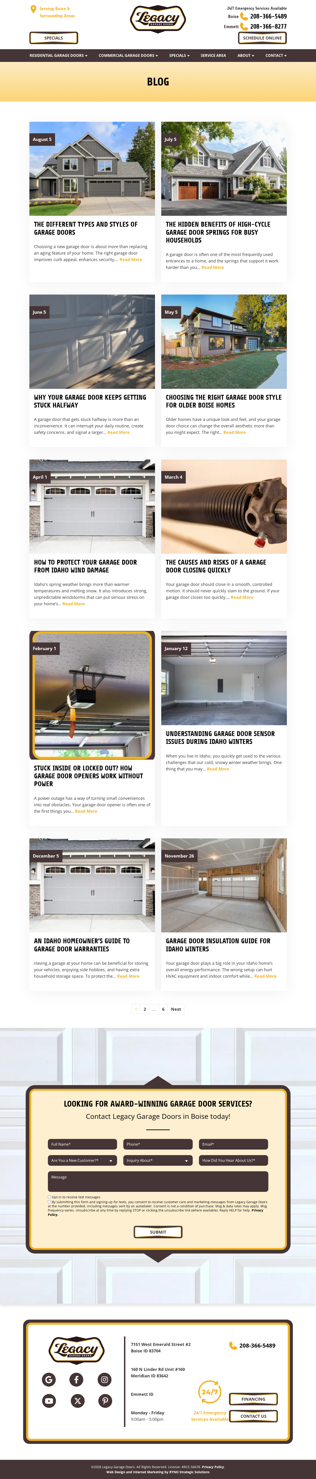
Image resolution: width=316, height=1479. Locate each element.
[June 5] (92, 341)
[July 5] (224, 168)
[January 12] (224, 677)
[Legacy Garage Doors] (158, 19)
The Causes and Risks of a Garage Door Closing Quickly (216, 566)
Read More (131, 259)
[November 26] (224, 885)
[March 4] (224, 506)
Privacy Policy (213, 1467)
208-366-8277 (268, 26)
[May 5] (224, 341)
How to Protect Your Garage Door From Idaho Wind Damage (85, 566)
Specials (177, 55)
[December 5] (92, 885)
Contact (274, 55)
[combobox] (82, 1160)
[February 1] (92, 695)
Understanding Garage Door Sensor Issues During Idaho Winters (220, 738)
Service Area (213, 55)
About (244, 55)
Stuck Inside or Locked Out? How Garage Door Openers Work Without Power (88, 776)
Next (176, 1009)
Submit (158, 1232)
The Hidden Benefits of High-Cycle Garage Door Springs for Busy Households (218, 232)
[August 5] (92, 168)
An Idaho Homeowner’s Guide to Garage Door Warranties (82, 945)
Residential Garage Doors (57, 55)
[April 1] (92, 506)
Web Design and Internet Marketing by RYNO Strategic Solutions (158, 1472)
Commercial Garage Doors (126, 55)
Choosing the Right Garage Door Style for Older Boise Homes (224, 401)
